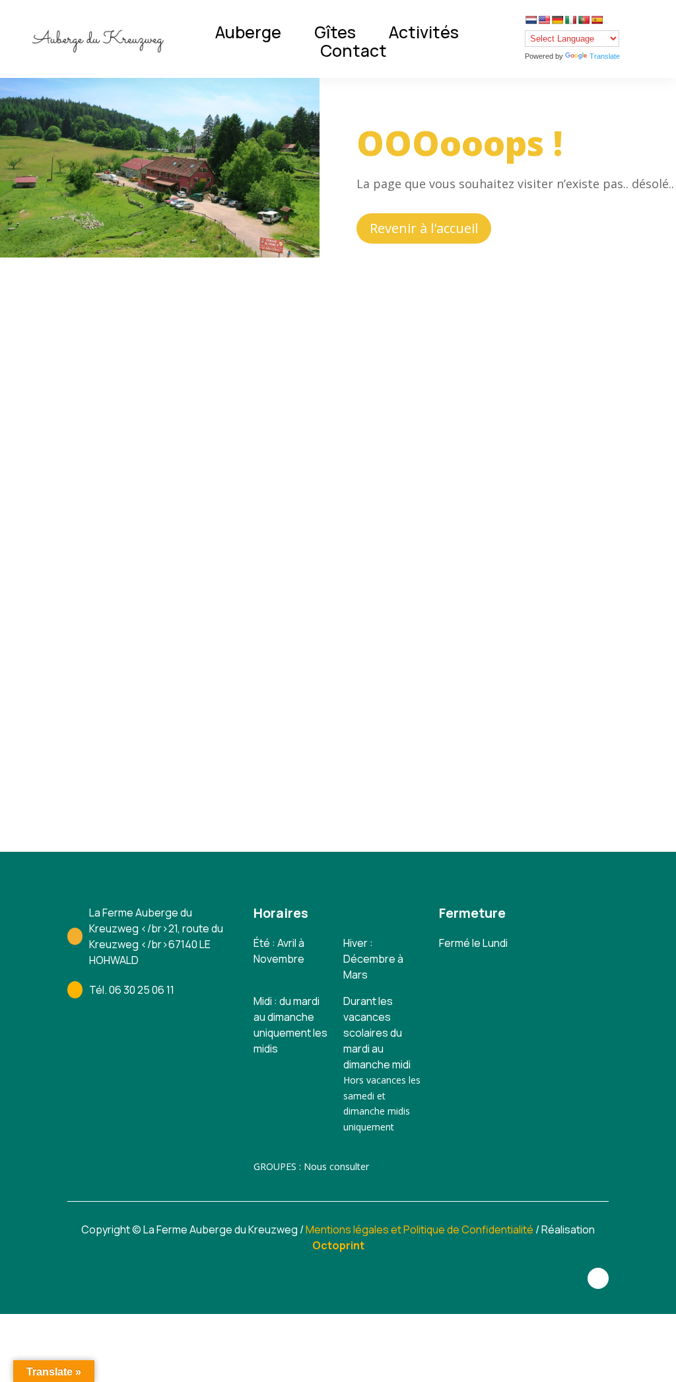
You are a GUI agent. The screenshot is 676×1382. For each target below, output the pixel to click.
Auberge (248, 32)
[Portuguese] (584, 20)
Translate (605, 56)
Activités (424, 32)
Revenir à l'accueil (424, 228)
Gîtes (335, 32)
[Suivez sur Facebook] (598, 1278)
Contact (353, 50)
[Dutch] (531, 20)
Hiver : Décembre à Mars (373, 959)
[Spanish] (597, 20)
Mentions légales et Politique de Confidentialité (419, 1229)
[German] (557, 20)
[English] (544, 20)
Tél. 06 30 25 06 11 (131, 990)
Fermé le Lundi (473, 943)
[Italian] (570, 20)
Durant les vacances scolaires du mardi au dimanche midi (377, 1033)
